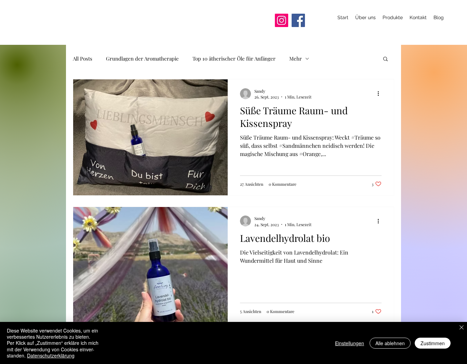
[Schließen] (461, 328)
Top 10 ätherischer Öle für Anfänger (234, 58)
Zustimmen (433, 343)
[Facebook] (298, 20)
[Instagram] (281, 20)
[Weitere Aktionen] (380, 94)
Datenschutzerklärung (51, 355)
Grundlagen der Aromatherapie (142, 58)
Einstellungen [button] (349, 343)
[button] (385, 59)
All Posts (82, 58)
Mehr (295, 58)
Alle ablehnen (390, 343)
